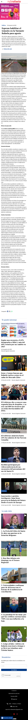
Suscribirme (14, 670)
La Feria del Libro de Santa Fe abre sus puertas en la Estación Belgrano (13, 533)
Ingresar (14, 699)
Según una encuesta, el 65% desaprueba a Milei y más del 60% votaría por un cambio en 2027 (13, 343)
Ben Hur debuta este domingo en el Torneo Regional (10, 560)
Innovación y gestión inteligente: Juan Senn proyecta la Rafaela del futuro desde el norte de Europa (13, 499)
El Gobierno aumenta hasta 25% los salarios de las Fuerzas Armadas (13, 437)
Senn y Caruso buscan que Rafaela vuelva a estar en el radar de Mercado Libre (12, 375)
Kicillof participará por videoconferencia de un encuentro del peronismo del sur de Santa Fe (13, 468)
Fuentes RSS (14, 696)
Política (4, 25)
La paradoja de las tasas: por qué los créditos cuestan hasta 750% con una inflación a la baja (13, 617)
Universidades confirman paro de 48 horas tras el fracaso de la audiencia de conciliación (12, 588)
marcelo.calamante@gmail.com (14, 709)
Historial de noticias (14, 693)
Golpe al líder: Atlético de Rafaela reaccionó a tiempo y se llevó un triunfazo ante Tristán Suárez (13, 647)
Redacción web (8, 49)
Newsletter (6, 657)
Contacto (14, 690)
